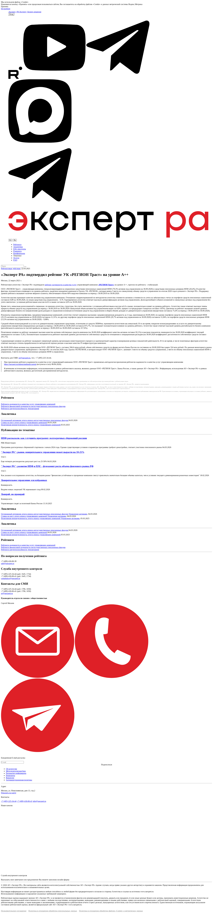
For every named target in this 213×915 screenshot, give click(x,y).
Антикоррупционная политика (19, 780)
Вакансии (10, 778)
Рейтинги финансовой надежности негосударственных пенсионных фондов (33, 406)
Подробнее (5, 9)
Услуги (16, 258)
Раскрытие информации (16, 773)
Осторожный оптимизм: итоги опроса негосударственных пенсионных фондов (35, 420)
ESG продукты (19, 249)
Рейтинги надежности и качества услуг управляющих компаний (28, 404)
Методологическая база (16, 771)
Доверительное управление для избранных (24, 480)
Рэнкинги (17, 251)
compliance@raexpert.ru (10, 578)
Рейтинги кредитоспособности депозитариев (20, 409)
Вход (11, 14)
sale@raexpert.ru (7, 563)
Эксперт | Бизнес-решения (30, 12)
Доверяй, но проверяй (13, 494)
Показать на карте (8, 793)
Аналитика (18, 247)
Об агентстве (11, 769)
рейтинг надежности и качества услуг (61, 285)
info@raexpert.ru (39, 801)
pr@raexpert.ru (24, 358)
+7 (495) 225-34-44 (8, 801)
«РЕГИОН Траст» (106, 285)
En (10, 240)
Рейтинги (17, 244)
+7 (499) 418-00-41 (24, 801)
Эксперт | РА (13, 12)
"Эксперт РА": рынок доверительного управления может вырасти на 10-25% (42, 452)
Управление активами (78, 514)
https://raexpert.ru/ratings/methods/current (20, 364)
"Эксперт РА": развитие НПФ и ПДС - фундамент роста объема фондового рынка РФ (47, 466)
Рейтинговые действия (10, 268)
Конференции (19, 253)
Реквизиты (10, 775)
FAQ (15, 260)
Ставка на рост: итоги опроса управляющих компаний (24, 422)
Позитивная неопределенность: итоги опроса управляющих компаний (31, 425)
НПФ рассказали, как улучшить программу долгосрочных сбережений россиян (44, 438)
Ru (15, 240)
